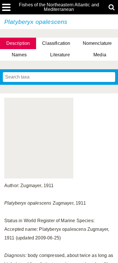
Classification (56, 43)
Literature (60, 54)
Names (19, 54)
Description (18, 43)
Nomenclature (97, 43)
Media (99, 54)
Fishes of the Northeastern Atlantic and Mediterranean (59, 7)
